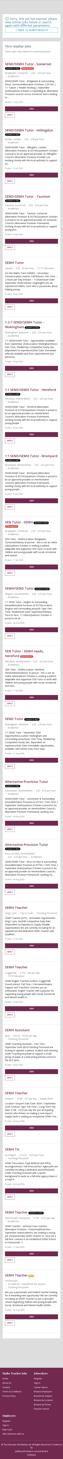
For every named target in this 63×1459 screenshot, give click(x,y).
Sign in (37, 1382)
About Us (6, 1382)
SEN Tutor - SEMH (19, 522)
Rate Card (7, 1429)
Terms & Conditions (11, 1391)
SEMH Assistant (17, 1030)
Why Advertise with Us (13, 1433)
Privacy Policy (9, 1395)
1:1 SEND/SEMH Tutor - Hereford (30, 390)
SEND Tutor (14, 719)
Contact (6, 1387)
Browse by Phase (42, 1404)
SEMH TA (12, 1149)
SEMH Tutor (14, 262)
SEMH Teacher (16, 907)
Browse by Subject (43, 1395)
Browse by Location (43, 1400)
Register (38, 1378)
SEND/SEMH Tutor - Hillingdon (29, 130)
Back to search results (33, 29)
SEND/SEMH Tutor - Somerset (28, 64)
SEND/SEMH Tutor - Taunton (27, 196)
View (31, 108)
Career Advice (41, 1387)
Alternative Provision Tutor (26, 781)
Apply (10, 115)
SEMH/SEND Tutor (19, 588)
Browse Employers (43, 1391)
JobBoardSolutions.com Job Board (31, 1451)
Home (5, 1378)
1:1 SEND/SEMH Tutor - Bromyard (31, 456)
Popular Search (41, 1408)
